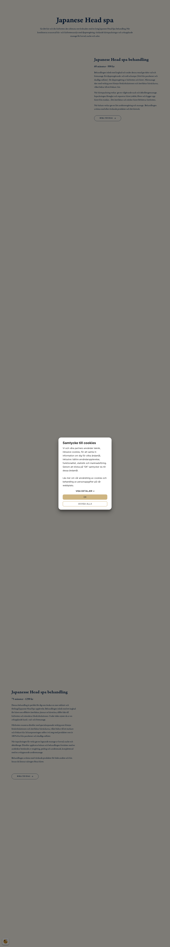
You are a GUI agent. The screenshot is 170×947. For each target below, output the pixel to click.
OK (85, 497)
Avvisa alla (85, 503)
